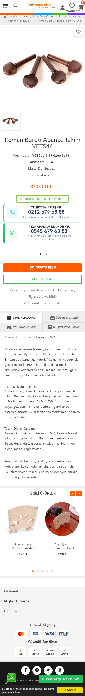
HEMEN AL (44, 279)
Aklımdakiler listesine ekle (42, 303)
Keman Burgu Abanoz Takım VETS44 (59, 21)
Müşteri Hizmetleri (18, 601)
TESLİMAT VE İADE (21, 327)
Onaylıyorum (70, 689)
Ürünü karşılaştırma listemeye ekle (33, 290)
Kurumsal (11, 591)
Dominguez (46, 168)
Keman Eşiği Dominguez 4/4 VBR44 (23, 548)
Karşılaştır (66, 290)
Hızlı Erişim (12, 611)
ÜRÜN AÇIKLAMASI (21, 318)
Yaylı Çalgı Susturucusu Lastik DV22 (62, 548)
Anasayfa (11, 16)
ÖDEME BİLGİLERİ (64, 318)
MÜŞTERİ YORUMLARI (63, 327)
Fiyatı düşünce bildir (42, 296)
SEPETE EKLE (42, 268)
